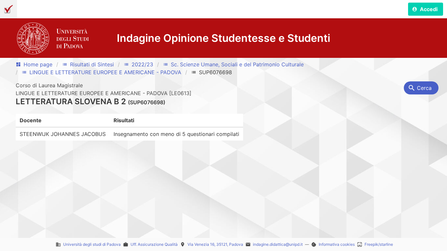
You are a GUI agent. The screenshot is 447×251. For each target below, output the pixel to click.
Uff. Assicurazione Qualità (154, 244)
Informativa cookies (337, 244)
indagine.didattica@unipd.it (278, 244)
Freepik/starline (379, 244)
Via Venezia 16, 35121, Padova (215, 244)
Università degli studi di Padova (92, 244)
